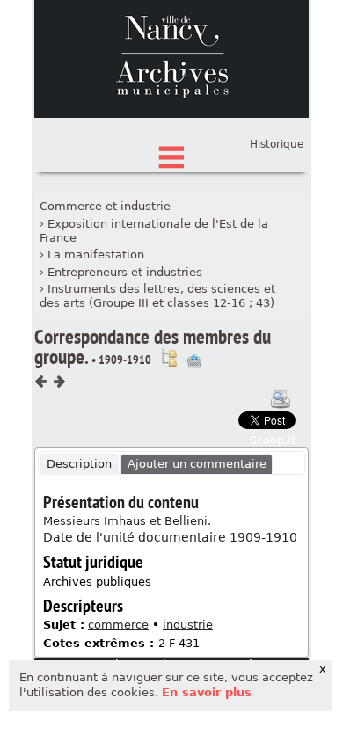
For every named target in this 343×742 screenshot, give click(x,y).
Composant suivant (59, 382)
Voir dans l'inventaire (169, 358)
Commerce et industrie (105, 206)
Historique (276, 144)
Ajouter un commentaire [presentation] (197, 463)
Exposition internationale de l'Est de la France (154, 231)
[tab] (79, 464)
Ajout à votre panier (194, 361)
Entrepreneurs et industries (124, 272)
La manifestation (95, 254)
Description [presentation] (79, 463)
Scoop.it (273, 440)
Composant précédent (41, 382)
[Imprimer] (280, 399)
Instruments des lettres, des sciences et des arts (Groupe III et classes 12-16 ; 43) (157, 296)
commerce (118, 624)
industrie (188, 624)
